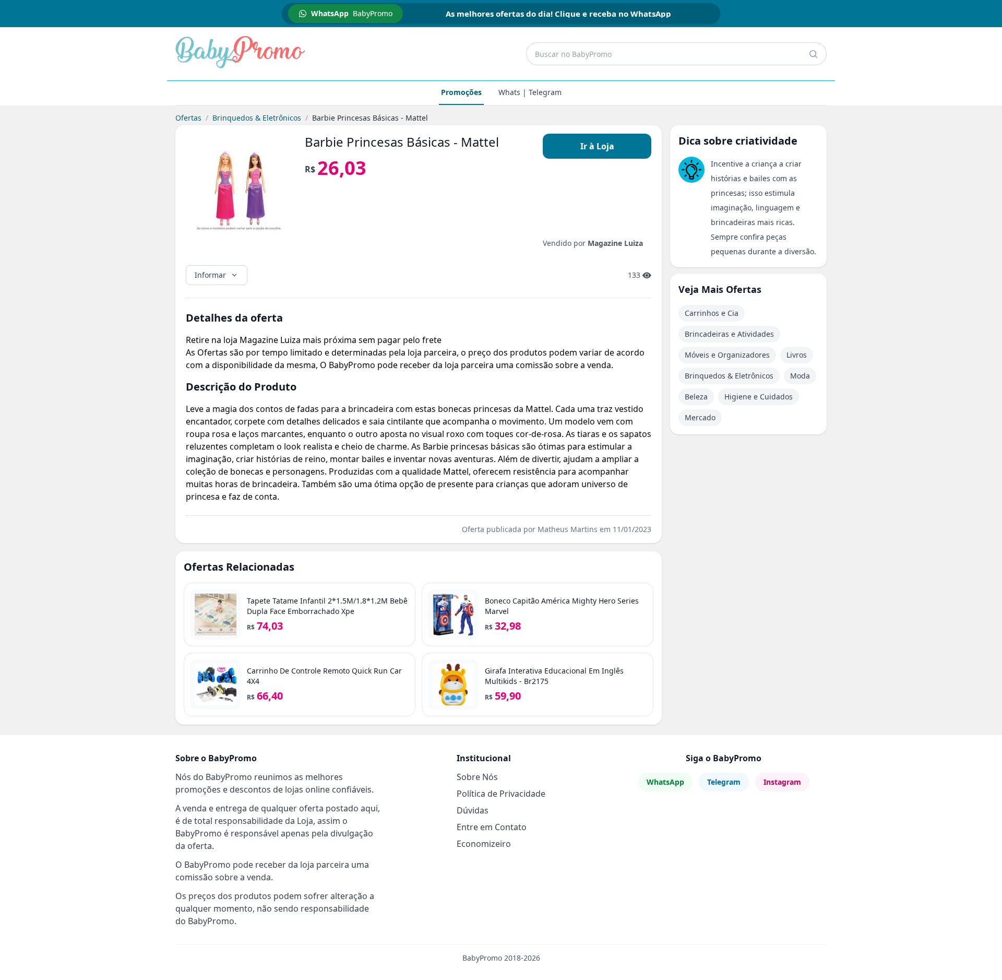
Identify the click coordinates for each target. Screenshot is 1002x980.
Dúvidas (472, 810)
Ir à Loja (597, 146)
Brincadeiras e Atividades (729, 334)
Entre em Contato (492, 827)
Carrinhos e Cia (711, 313)
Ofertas (188, 118)
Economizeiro (484, 843)
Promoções (461, 92)
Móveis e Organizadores (727, 355)
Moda (800, 376)
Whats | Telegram (530, 92)
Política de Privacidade (501, 793)
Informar (210, 275)
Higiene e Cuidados (758, 397)
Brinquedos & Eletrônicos (256, 118)
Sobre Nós (477, 777)
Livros (796, 355)
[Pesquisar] (813, 53)
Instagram (782, 782)
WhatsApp (665, 782)
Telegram (724, 782)
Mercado (700, 417)
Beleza (696, 397)
